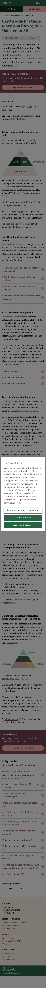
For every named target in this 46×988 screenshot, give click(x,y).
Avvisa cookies (23, 518)
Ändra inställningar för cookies (23, 510)
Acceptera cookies (23, 525)
